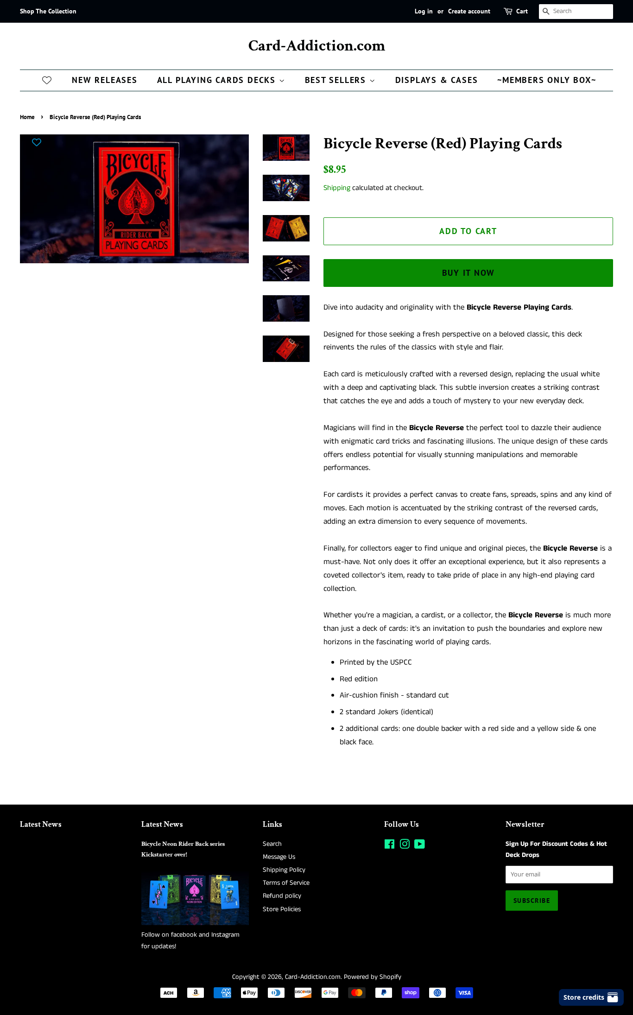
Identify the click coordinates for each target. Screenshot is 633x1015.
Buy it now (468, 272)
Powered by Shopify (372, 977)
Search (272, 844)
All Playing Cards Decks (218, 80)
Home (27, 117)
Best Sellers (337, 80)
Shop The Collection (48, 11)
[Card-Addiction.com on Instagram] (404, 846)
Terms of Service (286, 883)
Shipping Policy (284, 870)
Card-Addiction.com (316, 46)
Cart (522, 11)
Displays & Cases (436, 80)
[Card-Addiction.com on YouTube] (419, 846)
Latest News (41, 824)
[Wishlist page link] (46, 79)
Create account (469, 11)
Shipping (336, 188)
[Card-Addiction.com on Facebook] (389, 846)
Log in (424, 11)
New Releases (105, 80)
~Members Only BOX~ (546, 80)
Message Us (279, 857)
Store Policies (282, 909)
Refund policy (282, 896)
